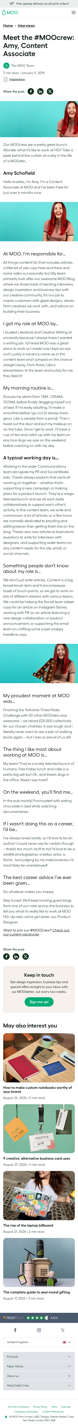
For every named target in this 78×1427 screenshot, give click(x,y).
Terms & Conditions (18, 1406)
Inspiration (17, 79)
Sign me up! (39, 1002)
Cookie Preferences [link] (53, 1411)
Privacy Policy (40, 1406)
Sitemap (65, 1406)
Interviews (26, 26)
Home (8, 26)
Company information (26, 1411)
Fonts (54, 1406)
